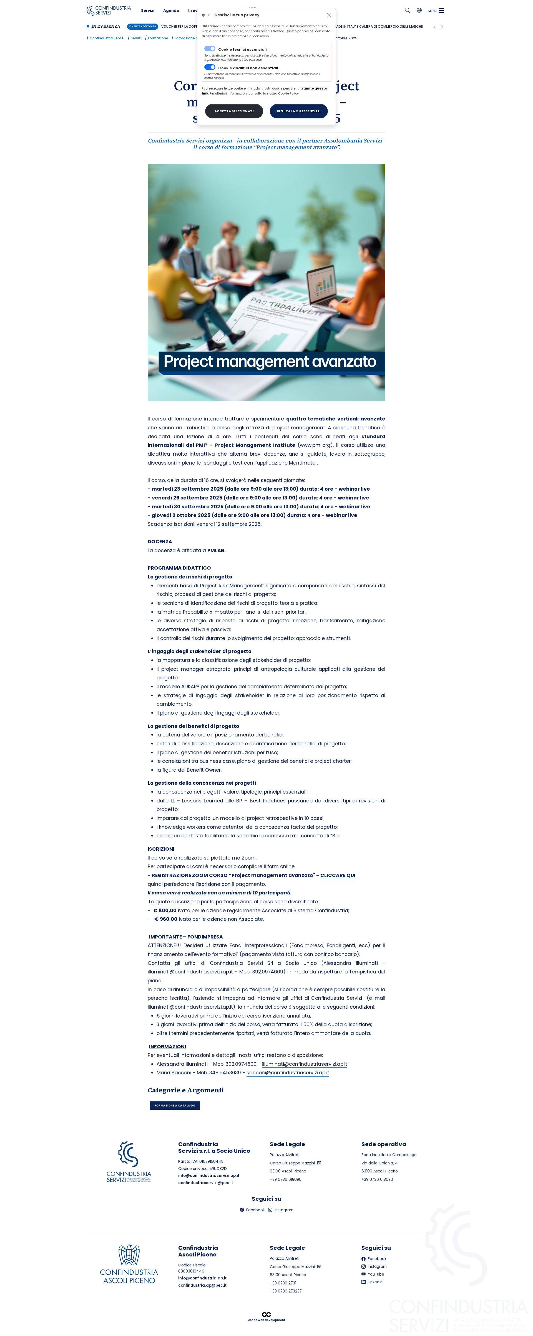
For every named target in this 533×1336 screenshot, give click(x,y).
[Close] (329, 15)
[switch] (209, 67)
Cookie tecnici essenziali (242, 49)
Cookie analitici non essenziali (248, 68)
